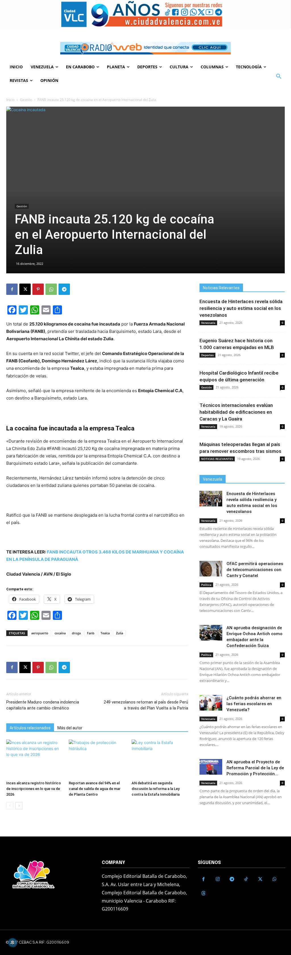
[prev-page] (9, 805)
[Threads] (203, 893)
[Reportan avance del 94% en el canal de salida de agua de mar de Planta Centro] (97, 759)
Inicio (10, 99)
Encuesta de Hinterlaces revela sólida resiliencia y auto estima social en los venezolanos (240, 308)
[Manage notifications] (12, 942)
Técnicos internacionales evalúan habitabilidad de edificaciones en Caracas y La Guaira (236, 412)
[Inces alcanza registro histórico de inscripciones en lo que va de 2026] (34, 759)
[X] (25, 289)
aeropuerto (39, 633)
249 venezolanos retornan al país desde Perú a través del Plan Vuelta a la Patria (146, 705)
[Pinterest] (38, 289)
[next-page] (18, 805)
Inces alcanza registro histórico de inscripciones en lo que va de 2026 (33, 788)
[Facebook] (12, 289)
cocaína (60, 633)
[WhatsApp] (51, 289)
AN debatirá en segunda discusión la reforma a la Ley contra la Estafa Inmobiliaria (156, 788)
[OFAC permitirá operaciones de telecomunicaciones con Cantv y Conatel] (210, 568)
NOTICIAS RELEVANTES (217, 459)
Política (206, 585)
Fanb (90, 633)
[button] (279, 76)
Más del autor (69, 728)
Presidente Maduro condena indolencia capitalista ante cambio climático (42, 705)
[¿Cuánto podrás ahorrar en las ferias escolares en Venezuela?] (210, 703)
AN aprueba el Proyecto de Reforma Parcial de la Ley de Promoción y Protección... (255, 767)
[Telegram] (64, 289)
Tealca (105, 633)
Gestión (26, 99)
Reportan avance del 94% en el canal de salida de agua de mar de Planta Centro (94, 788)
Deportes (207, 355)
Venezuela (208, 323)
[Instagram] (217, 879)
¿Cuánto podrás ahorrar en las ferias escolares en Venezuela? (253, 703)
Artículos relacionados (30, 728)
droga (76, 633)
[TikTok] (246, 879)
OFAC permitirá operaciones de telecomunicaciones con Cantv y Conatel (254, 569)
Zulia (119, 633)
